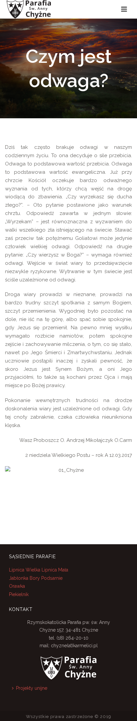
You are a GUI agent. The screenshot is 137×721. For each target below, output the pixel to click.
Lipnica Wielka (25, 569)
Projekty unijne (31, 688)
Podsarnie (52, 578)
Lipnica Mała (55, 569)
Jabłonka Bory (24, 578)
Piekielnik (19, 594)
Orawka (17, 586)
